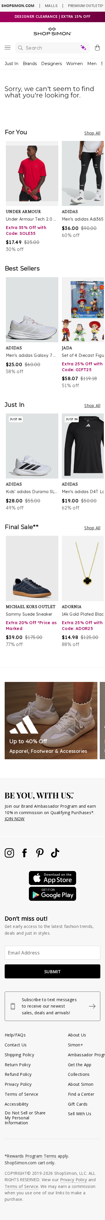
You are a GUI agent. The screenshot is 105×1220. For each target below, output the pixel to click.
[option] (34, 197)
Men (92, 63)
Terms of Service (21, 1094)
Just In (11, 63)
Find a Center (81, 1094)
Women (74, 63)
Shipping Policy (19, 1054)
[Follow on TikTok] (55, 856)
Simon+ (75, 1045)
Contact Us (16, 1045)
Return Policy (18, 1064)
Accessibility (16, 1104)
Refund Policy (18, 1074)
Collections (79, 1074)
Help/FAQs (15, 1035)
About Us (77, 1035)
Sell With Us (79, 1113)
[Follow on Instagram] (10, 856)
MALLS (51, 5)
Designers (51, 63)
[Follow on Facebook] (25, 856)
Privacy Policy (18, 1084)
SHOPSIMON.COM (17, 5)
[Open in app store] (52, 883)
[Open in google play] (52, 899)
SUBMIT (52, 971)
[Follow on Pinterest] (40, 856)
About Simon (81, 1084)
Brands (30, 63)
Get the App (80, 1064)
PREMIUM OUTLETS (85, 5)
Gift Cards (78, 1104)
